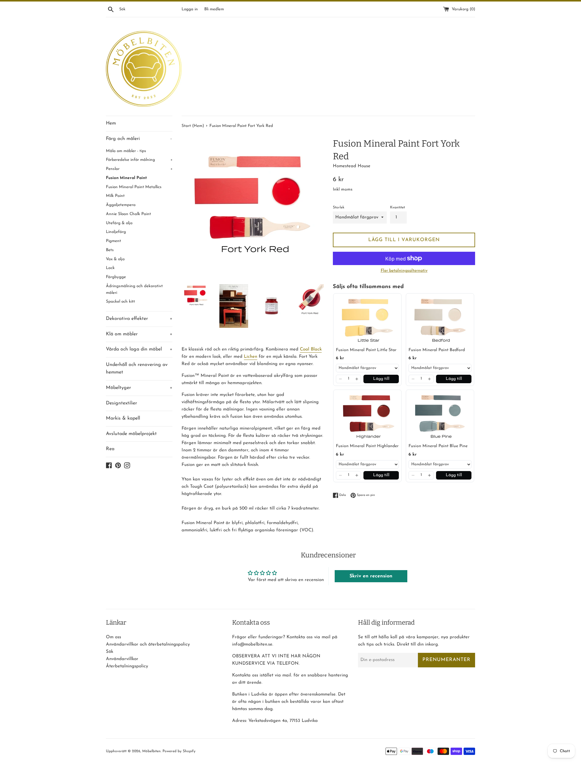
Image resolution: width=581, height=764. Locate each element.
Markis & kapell (123, 418)
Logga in (190, 9)
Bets (110, 250)
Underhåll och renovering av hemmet (137, 368)
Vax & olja (115, 259)
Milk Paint (115, 196)
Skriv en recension (371, 576)
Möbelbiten (151, 751)
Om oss (113, 637)
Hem (111, 123)
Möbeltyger (139, 387)
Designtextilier (121, 403)
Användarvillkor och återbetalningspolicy (148, 644)
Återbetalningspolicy (127, 666)
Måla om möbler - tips (126, 151)
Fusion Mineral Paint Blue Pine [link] (438, 446)
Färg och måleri (139, 138)
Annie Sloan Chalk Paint (128, 214)
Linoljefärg (116, 232)
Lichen (250, 356)
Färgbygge (116, 277)
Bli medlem (214, 9)
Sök (109, 651)
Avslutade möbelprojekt (131, 433)
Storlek (338, 207)
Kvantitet (397, 207)
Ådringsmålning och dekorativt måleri (134, 289)
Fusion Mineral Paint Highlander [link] (367, 446)
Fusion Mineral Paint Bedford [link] (437, 350)
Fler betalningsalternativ (404, 271)
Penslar (139, 169)
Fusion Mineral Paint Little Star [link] (366, 350)
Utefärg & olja (119, 223)
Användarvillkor (122, 659)
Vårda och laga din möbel (139, 349)
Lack (110, 268)
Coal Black (311, 349)
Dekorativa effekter (139, 318)
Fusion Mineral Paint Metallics (134, 187)
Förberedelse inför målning (139, 160)
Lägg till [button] (381, 379)
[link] (367, 320)
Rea (110, 449)
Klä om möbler (139, 334)
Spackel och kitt (120, 302)
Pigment (113, 241)
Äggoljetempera (121, 205)
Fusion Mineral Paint (126, 178)
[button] (340, 379)
